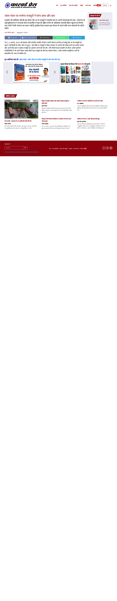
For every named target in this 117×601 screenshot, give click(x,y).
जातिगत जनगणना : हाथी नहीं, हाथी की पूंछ (88, 119)
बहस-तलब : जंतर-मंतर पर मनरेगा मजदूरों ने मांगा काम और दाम (40, 59)
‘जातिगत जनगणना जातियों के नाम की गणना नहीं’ (90, 101)
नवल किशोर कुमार (9, 32)
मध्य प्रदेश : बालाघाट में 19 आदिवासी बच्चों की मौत (18, 121)
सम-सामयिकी (63, 5)
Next (56, 72)
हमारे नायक (88, 5)
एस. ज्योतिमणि (80, 103)
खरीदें (98, 5)
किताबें (94, 5)
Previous (5, 72)
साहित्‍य (81, 5)
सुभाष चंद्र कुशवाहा (81, 121)
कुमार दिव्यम (44, 106)
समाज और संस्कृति (73, 5)
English (105, 5)
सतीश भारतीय (8, 123)
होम (57, 5)
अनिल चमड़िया (45, 124)
